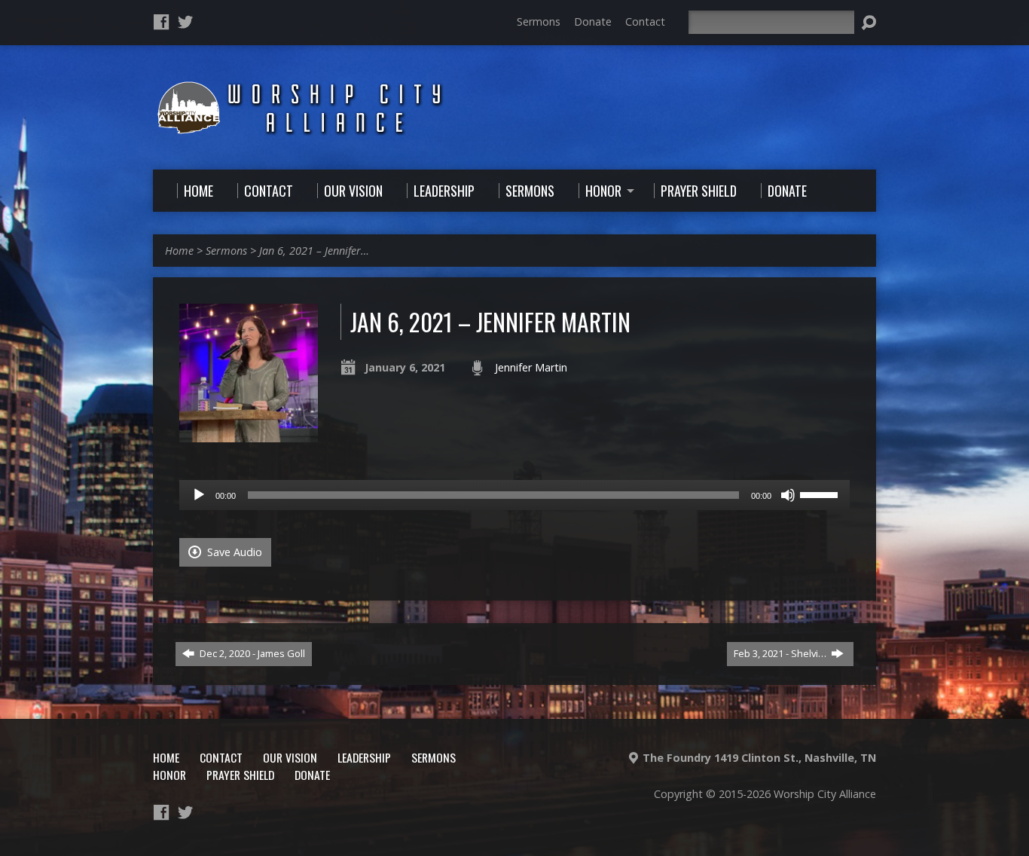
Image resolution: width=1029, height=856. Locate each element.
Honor (169, 775)
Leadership (364, 757)
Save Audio (233, 552)
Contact (645, 21)
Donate (593, 21)
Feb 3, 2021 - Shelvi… (781, 653)
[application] (514, 495)
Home (179, 250)
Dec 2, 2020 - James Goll (251, 653)
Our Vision (290, 757)
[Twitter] (185, 21)
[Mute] (787, 495)
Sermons (538, 21)
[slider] (821, 493)
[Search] (868, 22)
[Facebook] (161, 21)
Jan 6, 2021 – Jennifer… (314, 250)
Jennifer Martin (531, 367)
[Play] (198, 495)
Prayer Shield (240, 775)
